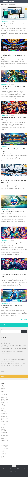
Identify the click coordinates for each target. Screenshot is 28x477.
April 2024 (3, 429)
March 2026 (3, 393)
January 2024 (3, 433)
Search (2, 329)
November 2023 (4, 437)
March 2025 (3, 411)
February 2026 (4, 394)
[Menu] (26, 1)
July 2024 (3, 424)
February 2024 (4, 432)
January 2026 (3, 396)
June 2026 (3, 388)
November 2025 (4, 399)
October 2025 (4, 400)
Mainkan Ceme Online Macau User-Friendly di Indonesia (12, 363)
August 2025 (3, 404)
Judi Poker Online (4, 448)
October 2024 (4, 419)
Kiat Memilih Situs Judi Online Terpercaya (9, 359)
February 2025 (4, 413)
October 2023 (4, 438)
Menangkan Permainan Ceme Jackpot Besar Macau (11, 365)
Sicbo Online (3, 453)
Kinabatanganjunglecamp (7, 1)
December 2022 (4, 440)
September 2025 (4, 402)
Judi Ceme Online (4, 21)
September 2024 (4, 421)
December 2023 (4, 435)
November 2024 (4, 418)
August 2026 (3, 385)
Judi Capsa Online (4, 445)
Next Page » (24, 319)
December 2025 (4, 397)
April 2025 (3, 410)
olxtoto (2, 371)
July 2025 (3, 405)
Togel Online (3, 457)
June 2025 (3, 407)
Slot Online (3, 456)
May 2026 (3, 389)
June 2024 (3, 426)
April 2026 (3, 391)
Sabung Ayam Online (5, 450)
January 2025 (3, 415)
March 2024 (3, 430)
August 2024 (3, 422)
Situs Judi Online (4, 454)
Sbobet (2, 451)
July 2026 (3, 386)
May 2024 (3, 427)
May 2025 (3, 408)
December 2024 (4, 416)
